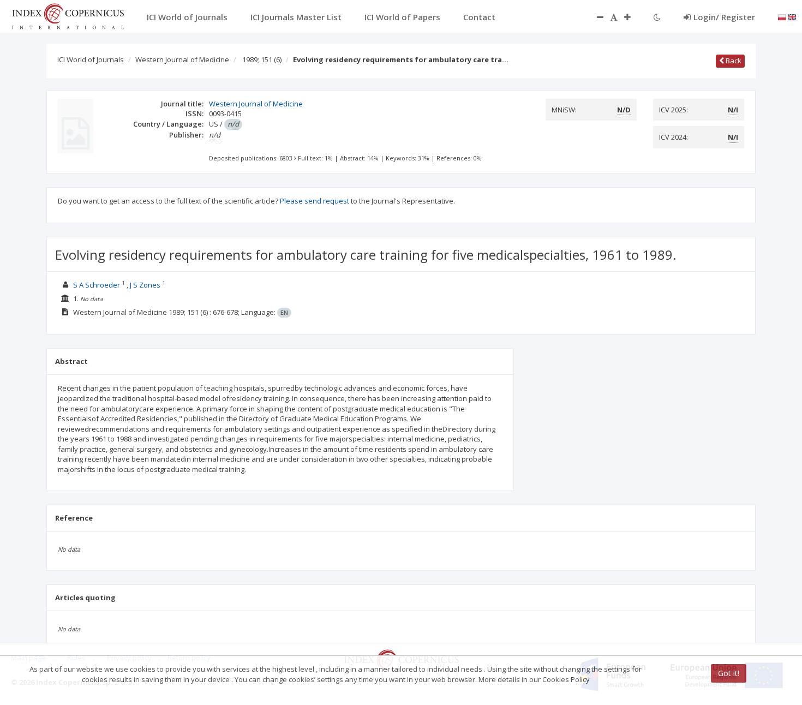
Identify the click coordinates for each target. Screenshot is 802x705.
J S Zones (145, 285)
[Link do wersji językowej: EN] (792, 16)
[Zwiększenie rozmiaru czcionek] (633, 17)
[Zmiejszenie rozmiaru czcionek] (594, 17)
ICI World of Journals (90, 59)
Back (732, 60)
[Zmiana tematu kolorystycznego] (657, 17)
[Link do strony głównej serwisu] (67, 15)
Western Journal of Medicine (182, 59)
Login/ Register (724, 16)
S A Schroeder (96, 285)
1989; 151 (262, 59)
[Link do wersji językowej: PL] (781, 16)
